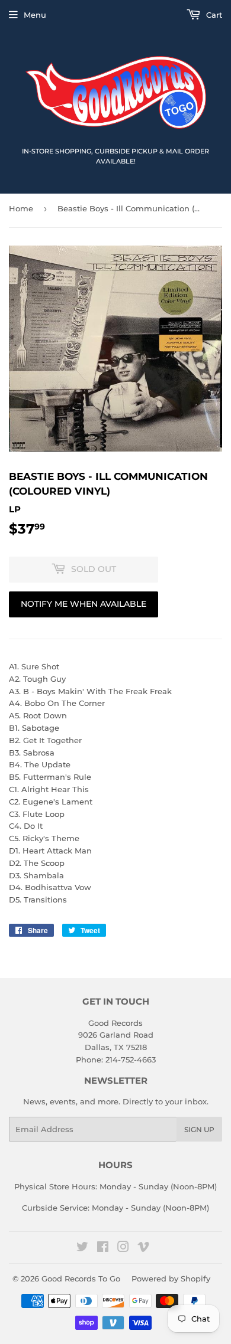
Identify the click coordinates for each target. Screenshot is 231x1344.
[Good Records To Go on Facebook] (103, 1248)
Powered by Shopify (170, 1278)
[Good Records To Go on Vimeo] (143, 1248)
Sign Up (199, 1129)
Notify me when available (83, 604)
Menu (35, 14)
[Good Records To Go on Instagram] (123, 1248)
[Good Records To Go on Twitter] (82, 1248)
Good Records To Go (80, 1278)
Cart (213, 14)
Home (21, 208)
